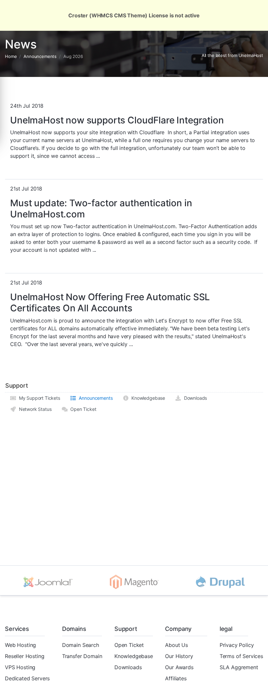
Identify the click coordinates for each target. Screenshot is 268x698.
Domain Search (80, 645)
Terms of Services (241, 656)
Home (11, 56)
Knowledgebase (147, 398)
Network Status (33, 409)
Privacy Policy (237, 645)
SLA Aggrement (239, 667)
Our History (179, 656)
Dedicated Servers (27, 678)
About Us (176, 645)
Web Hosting (20, 645)
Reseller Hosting (24, 656)
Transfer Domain (82, 656)
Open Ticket (82, 409)
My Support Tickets (38, 398)
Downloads (194, 398)
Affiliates (175, 678)
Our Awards (179, 667)
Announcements (40, 56)
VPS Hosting (20, 667)
